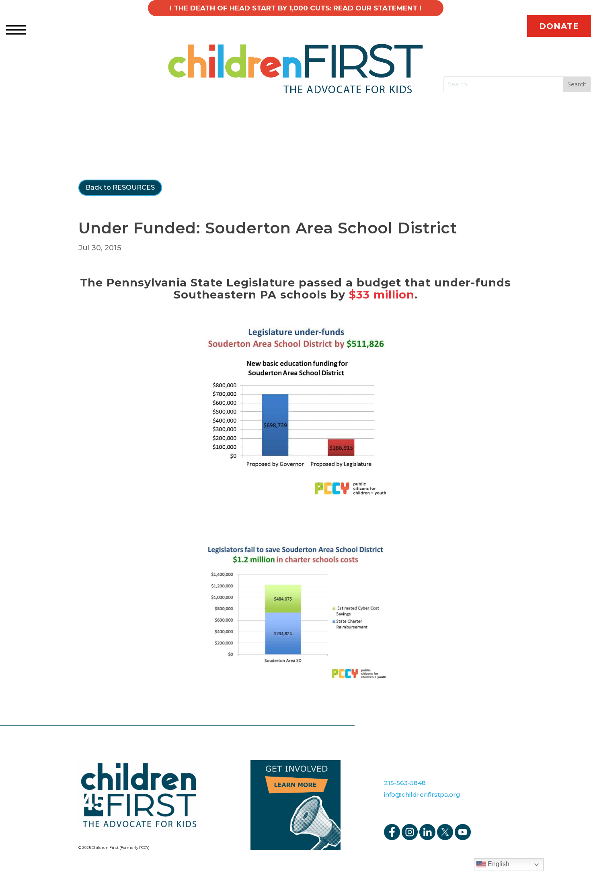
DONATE (559, 26)
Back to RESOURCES (120, 187)
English (497, 864)
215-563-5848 (405, 783)
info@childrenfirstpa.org (422, 794)
